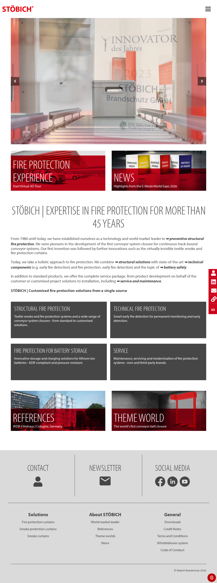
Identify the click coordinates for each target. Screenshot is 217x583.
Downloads (172, 522)
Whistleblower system (172, 543)
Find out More (108, 137)
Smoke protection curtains (38, 529)
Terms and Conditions (172, 536)
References (105, 529)
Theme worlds (105, 536)
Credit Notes (172, 529)
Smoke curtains (38, 536)
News (105, 543)
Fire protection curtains (38, 522)
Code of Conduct (172, 550)
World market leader (105, 522)
